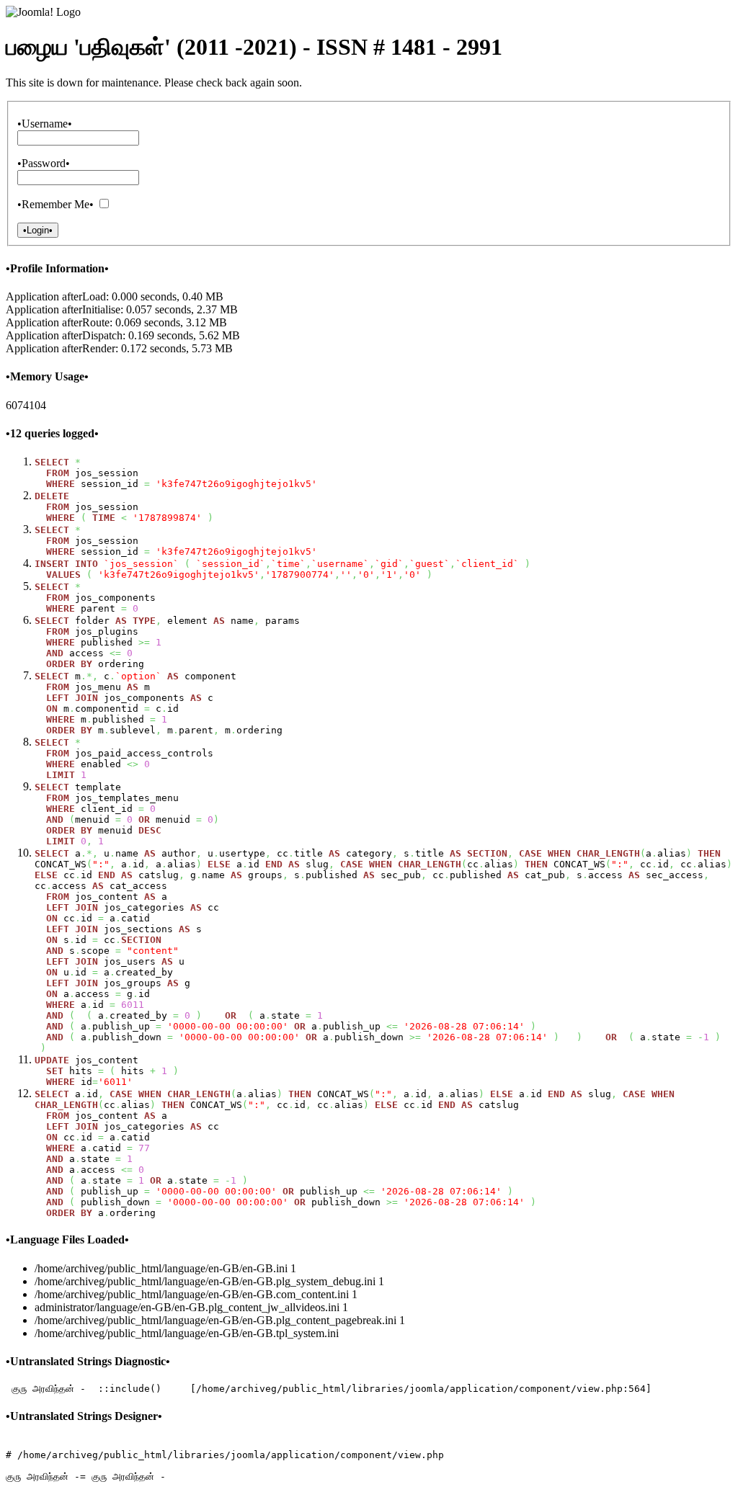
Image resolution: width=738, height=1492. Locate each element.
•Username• (44, 123)
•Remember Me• (55, 204)
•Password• (43, 163)
